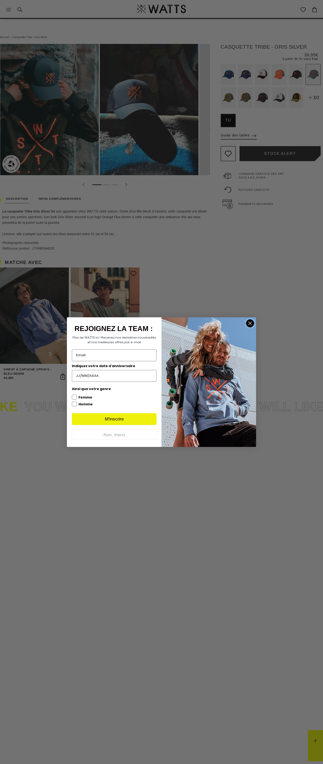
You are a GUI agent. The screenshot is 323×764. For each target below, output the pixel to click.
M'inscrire (114, 418)
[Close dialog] (250, 323)
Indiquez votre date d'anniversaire (103, 366)
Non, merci (114, 434)
